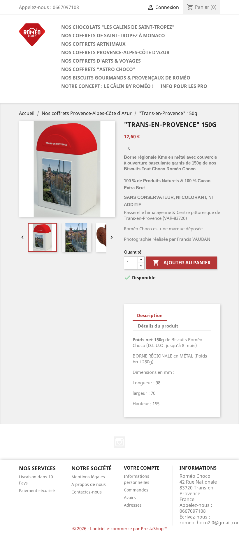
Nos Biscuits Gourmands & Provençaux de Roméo (125, 78)
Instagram (119, 442)
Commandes (136, 490)
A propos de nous (88, 484)
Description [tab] (150, 315)
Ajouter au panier (181, 262)
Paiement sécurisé (37, 490)
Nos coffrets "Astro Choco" (98, 69)
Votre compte (141, 468)
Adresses (133, 505)
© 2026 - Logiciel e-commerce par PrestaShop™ (119, 528)
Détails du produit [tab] (158, 326)
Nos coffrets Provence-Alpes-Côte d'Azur (115, 52)
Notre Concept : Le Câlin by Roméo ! (107, 86)
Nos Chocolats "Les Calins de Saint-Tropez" (118, 27)
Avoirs (130, 497)
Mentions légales (88, 477)
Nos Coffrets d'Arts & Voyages (101, 61)
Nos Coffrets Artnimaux (93, 44)
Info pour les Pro (184, 86)
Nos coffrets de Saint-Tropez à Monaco (113, 35)
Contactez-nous (86, 492)
